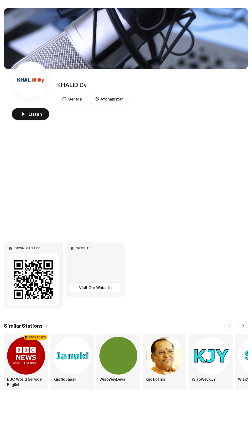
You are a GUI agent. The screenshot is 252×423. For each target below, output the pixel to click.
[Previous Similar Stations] (229, 326)
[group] (126, 362)
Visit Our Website (95, 287)
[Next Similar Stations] (243, 326)
